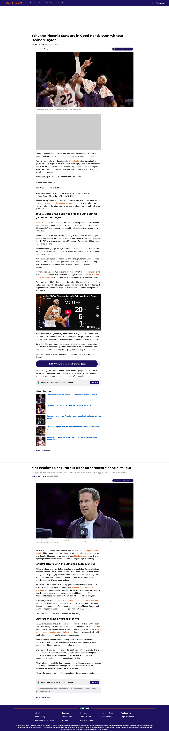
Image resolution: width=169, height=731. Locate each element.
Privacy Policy (67, 717)
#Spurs (56, 177)
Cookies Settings (87, 720)
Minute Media (25, 725)
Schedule (40, 3)
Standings (50, 3)
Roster (58, 3)
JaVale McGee (41, 223)
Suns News (46, 451)
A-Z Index (65, 720)
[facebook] (152, 3)
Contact (83, 713)
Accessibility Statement (44, 720)
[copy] (47, 49)
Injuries (65, 3)
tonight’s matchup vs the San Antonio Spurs (56, 203)
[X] (157, 3)
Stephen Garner (40, 44)
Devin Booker (74, 161)
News (26, 3)
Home (38, 451)
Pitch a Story (40, 717)
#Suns (38, 177)
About (37, 713)
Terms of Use (85, 717)
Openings (65, 713)
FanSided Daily (126, 713)
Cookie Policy (106, 717)
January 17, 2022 (67, 196)
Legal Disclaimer (127, 717)
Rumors (33, 3)
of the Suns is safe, (80, 556)
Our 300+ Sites (107, 713)
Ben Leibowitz (40, 476)
